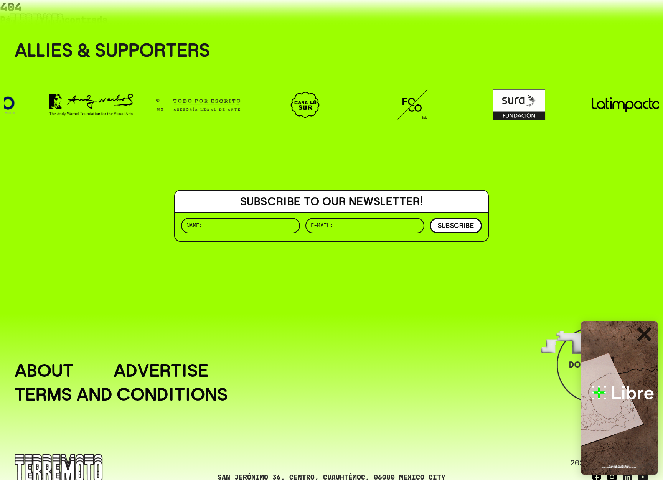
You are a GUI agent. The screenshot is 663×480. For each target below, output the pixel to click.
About (44, 370)
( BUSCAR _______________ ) (521, 17)
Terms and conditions (121, 394)
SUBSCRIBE (456, 225)
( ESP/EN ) (621, 17)
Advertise (161, 370)
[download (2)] (619, 398)
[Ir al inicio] (36, 21)
